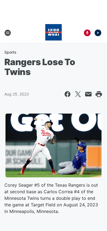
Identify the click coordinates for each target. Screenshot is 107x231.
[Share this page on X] (78, 94)
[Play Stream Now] (98, 33)
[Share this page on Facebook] (67, 94)
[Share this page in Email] (88, 94)
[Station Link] (53, 33)
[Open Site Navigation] (7, 33)
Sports (10, 52)
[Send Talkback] (87, 33)
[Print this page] (99, 94)
